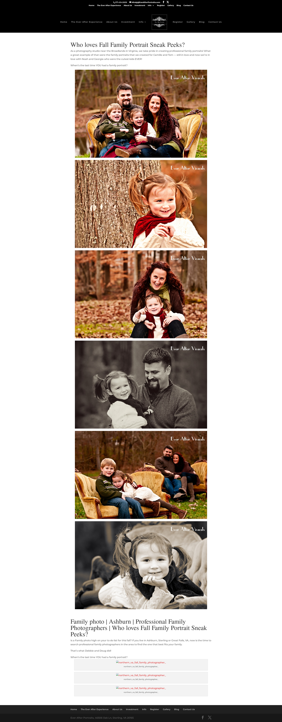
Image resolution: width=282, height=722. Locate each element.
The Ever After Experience (109, 5)
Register (161, 5)
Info (149, 5)
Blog (179, 5)
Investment (140, 5)
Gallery (170, 5)
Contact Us (188, 5)
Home (91, 5)
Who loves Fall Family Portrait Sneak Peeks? (127, 44)
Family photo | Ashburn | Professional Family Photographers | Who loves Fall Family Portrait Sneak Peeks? (138, 627)
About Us (128, 5)
